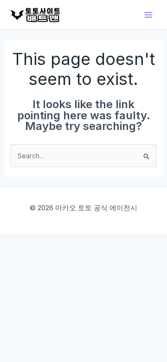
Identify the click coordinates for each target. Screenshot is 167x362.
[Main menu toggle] (148, 14)
